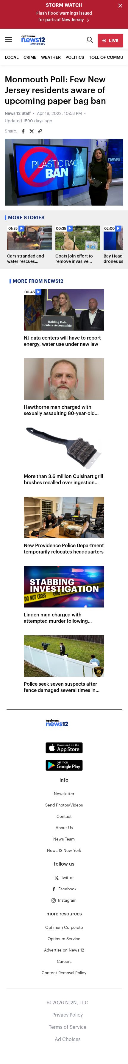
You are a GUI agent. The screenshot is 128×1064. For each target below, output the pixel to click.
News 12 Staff (18, 114)
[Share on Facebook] (23, 131)
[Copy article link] (40, 131)
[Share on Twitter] (31, 131)
